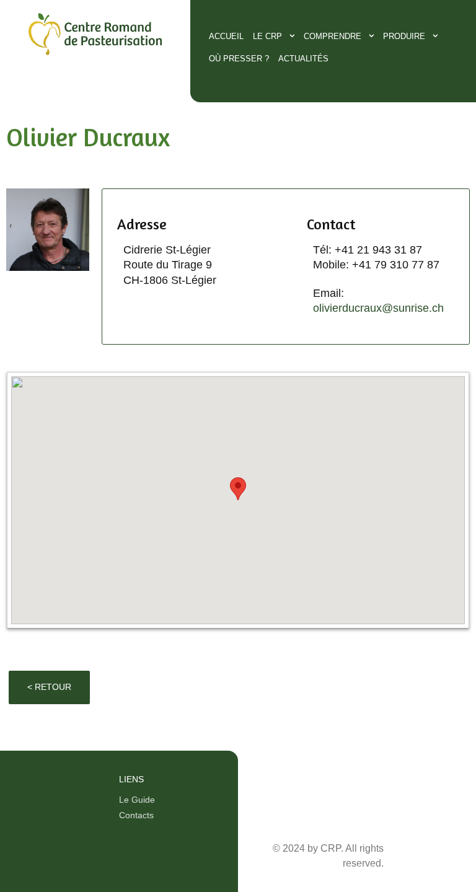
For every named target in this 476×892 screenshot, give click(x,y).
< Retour (49, 687)
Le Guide (137, 800)
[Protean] (95, 57)
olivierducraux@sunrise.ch (378, 308)
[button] (238, 488)
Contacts (136, 815)
